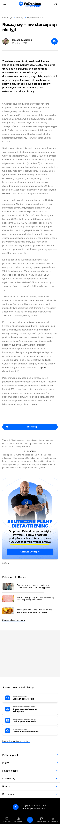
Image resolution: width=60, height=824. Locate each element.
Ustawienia (53, 822)
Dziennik (7, 822)
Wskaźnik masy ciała (23, 698)
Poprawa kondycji (35, 17)
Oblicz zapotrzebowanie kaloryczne (25, 709)
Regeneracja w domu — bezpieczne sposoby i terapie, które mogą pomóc (33, 586)
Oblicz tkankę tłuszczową (25, 730)
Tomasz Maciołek (22, 40)
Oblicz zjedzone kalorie (24, 720)
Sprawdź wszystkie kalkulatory (16, 741)
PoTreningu (7, 17)
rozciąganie (40, 367)
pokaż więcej (30, 451)
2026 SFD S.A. (39, 805)
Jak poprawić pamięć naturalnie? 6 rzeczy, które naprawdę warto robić (35, 598)
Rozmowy (41, 822)
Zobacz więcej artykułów (13, 620)
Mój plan (18, 822)
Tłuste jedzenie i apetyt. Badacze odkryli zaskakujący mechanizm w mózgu (35, 611)
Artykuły (19, 17)
